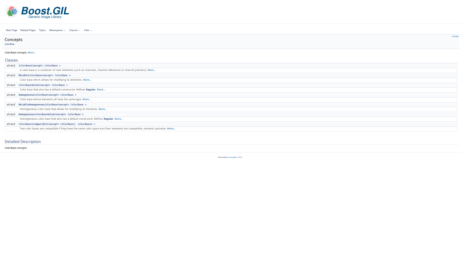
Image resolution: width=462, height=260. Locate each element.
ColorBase (9, 44)
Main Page (11, 30)
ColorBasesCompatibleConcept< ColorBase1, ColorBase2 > (57, 124)
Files (86, 30)
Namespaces (56, 30)
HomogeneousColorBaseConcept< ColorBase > (47, 94)
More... (32, 52)
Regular (90, 89)
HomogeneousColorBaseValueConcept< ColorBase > (51, 114)
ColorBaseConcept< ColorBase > (39, 65)
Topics (42, 30)
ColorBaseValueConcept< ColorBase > (43, 85)
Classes (73, 30)
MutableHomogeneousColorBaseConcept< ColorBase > (52, 104)
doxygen (233, 157)
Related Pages (28, 30)
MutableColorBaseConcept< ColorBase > (45, 75)
